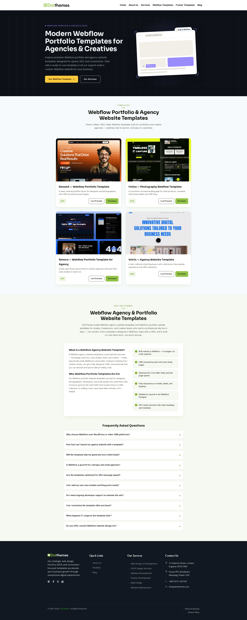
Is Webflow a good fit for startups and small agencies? (93, 465)
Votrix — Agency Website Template (151, 259)
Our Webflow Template (59, 79)
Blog (199, 5)
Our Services (90, 79)
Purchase (112, 201)
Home (123, 5)
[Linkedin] (62, 581)
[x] (58, 582)
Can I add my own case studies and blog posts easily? (92, 485)
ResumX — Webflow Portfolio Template (84, 186)
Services (145, 5)
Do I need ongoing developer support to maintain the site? (95, 495)
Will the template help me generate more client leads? (93, 455)
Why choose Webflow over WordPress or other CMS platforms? (98, 434)
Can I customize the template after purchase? (88, 505)
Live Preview (96, 201)
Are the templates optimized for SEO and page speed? (93, 475)
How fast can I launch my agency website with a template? (94, 444)
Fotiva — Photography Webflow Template (155, 186)
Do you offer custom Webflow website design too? (91, 526)
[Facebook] (53, 582)
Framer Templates (185, 5)
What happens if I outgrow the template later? (89, 515)
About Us (133, 5)
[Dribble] (49, 582)
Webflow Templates (163, 5)
